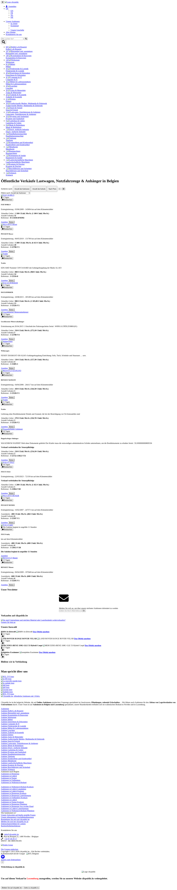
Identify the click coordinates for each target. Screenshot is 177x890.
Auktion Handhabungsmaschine (13, 754)
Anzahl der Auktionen (21, 189)
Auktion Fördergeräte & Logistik (13, 726)
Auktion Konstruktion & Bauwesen (14, 715)
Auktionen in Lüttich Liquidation (13, 789)
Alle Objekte (11, 32)
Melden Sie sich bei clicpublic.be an (14, 822)
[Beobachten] (2, 636)
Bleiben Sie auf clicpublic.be (12, 888)
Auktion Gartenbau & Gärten (12, 750)
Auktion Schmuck (8, 769)
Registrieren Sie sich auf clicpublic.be (15, 819)
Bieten (11, 222)
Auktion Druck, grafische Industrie (14, 748)
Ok (84, 611)
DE (12, 17)
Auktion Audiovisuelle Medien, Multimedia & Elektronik (22, 739)
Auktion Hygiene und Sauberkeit (13, 752)
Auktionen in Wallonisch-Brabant (13, 782)
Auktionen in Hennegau (10, 774)
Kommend (15, 26)
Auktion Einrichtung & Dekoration (14, 722)
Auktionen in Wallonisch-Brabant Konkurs (17, 787)
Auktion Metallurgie (8, 761)
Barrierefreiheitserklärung (10, 826)
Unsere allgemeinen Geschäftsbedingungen (17, 817)
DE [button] (7, 9)
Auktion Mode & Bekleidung (12, 746)
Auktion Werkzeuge (8, 717)
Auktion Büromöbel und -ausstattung (15, 713)
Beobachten (7, 200)
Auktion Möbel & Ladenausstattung (14, 728)
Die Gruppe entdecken (9, 849)
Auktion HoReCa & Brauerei (12, 711)
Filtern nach (5, 193)
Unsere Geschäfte (17, 30)
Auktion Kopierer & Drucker (12, 765)
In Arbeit (14, 24)
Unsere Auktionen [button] (13, 21)
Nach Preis (52, 189)
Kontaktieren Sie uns (14, 34)
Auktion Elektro (7, 735)
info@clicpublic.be (11, 834)
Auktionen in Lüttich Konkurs (12, 791)
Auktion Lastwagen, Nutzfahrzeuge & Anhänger (19, 743)
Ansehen (4, 222)
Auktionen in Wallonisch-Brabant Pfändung (17, 811)
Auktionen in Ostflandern (10, 780)
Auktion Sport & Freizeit (10, 741)
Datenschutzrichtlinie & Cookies (13, 824)
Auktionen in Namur (9, 778)
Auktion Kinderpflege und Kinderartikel (16, 759)
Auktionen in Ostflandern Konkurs (14, 798)
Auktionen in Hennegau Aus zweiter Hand (17, 806)
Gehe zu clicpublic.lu (31, 888)
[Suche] (26, 39)
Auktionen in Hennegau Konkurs (13, 793)
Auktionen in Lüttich (9, 776)
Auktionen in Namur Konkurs (12, 802)
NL (12, 15)
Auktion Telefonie (8, 756)
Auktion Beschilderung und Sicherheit (15, 767)
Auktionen (5, 709)
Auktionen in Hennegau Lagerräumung (16, 795)
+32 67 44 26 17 (10, 839)
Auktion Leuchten (8, 730)
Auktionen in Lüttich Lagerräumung (15, 809)
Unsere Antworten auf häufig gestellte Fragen (18, 815)
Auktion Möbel (7, 719)
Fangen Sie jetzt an (8, 622)
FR (12, 13)
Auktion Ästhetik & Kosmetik (12, 733)
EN (12, 11)
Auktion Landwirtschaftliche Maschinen (16, 763)
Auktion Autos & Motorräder (12, 737)
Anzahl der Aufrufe (38, 189)
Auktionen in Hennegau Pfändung (14, 804)
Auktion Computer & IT (10, 724)
